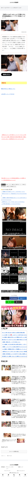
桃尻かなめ (14, 186)
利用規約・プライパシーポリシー (7, 467)
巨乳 (9, 186)
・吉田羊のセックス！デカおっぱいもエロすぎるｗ (13, 201)
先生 (25, 184)
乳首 (14, 184)
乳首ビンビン (19, 184)
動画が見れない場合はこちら (8, 88)
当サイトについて (21, 470)
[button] (18, 302)
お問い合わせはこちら (14, 472)
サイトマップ (7, 470)
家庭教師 (4, 186)
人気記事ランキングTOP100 (7, 94)
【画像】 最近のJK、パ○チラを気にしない (11, 342)
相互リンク (20, 466)
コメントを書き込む (14, 451)
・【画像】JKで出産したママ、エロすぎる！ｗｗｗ (13, 191)
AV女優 (4, 184)
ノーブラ (9, 184)
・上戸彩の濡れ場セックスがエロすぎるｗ (10, 203)
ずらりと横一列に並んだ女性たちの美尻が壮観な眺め (13, 332)
